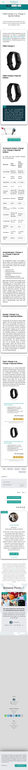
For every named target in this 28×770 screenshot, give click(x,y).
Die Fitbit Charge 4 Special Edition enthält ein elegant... (13, 442)
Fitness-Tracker (22, 471)
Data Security (14, 726)
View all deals (13, 139)
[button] (5, 716)
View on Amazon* (19, 419)
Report (18, 492)
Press (14, 724)
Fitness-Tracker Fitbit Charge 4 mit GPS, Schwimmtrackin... (14, 404)
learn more (15, 569)
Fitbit (4, 469)
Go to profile (14, 557)
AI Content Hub (14, 3)
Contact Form (14, 703)
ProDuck (14, 2)
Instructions (14, 711)
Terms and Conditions (14, 725)
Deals (14, 713)
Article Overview (14, 710)
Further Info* (18, 137)
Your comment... (7, 482)
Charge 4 (15, 36)
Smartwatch (10, 469)
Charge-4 (24, 469)
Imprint (14, 728)
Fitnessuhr (17, 469)
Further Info (22, 422)
